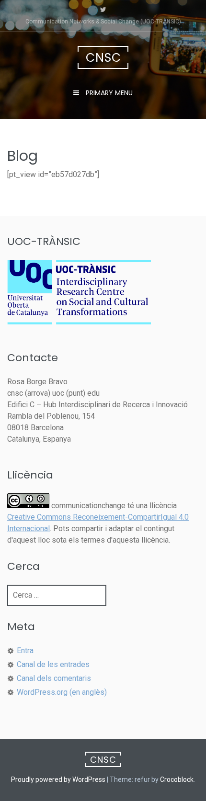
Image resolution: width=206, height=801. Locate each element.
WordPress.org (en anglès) (62, 692)
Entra (25, 650)
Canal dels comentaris (54, 678)
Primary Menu (108, 93)
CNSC (103, 57)
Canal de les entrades (53, 664)
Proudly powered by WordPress (58, 779)
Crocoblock (177, 779)
